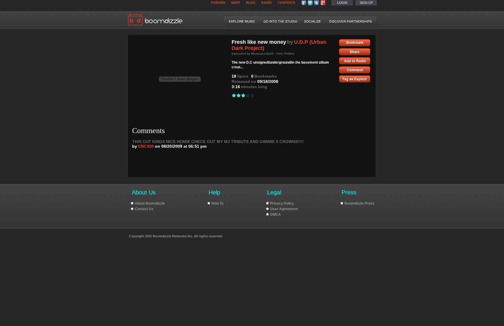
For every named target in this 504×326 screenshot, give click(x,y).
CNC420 (146, 146)
